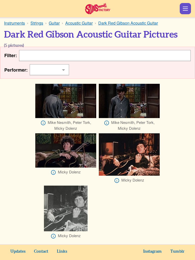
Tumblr (177, 251)
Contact (41, 251)
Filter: (10, 55)
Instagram (152, 251)
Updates (17, 251)
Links (62, 251)
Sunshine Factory (97, 8)
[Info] (43, 122)
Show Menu (185, 8)
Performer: (16, 70)
